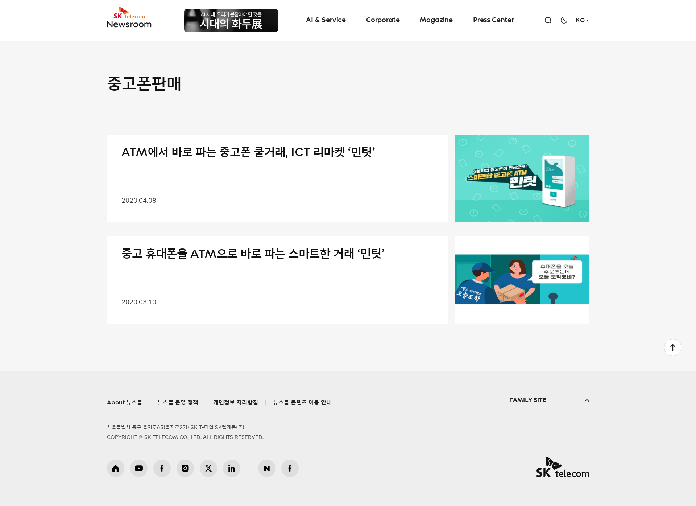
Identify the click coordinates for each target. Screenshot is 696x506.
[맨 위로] (673, 347)
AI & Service (326, 20)
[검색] (548, 20)
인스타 (185, 468)
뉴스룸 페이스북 (290, 468)
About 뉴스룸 (124, 403)
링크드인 (231, 468)
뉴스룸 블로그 (267, 468)
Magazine (436, 20)
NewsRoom (129, 24)
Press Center (493, 20)
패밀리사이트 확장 (549, 400)
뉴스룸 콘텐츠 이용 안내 (302, 403)
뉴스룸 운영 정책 (177, 403)
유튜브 (139, 468)
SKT (130, 17)
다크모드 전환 (564, 20)
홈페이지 (115, 468)
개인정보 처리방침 (235, 403)
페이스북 (162, 468)
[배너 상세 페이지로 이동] (231, 27)
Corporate (382, 20)
